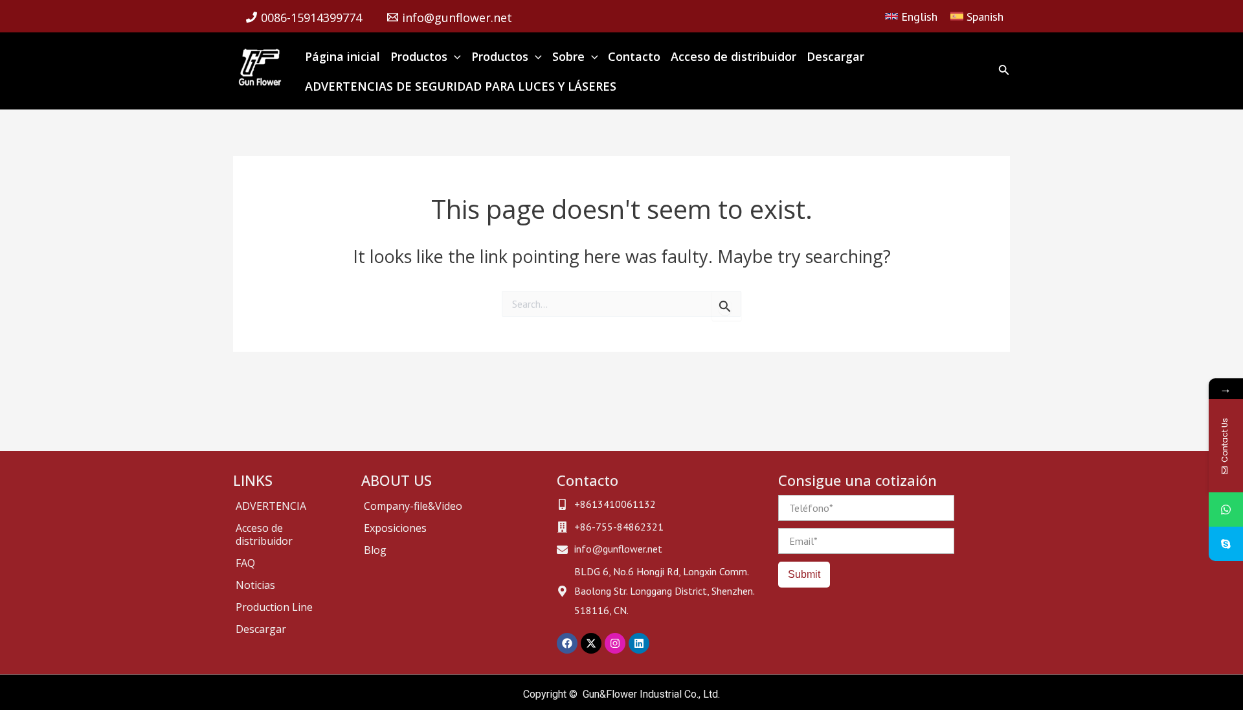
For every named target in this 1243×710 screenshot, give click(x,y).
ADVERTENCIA (271, 506)
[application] (454, 56)
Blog (375, 550)
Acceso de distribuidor (264, 534)
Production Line (274, 607)
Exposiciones (395, 528)
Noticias (255, 585)
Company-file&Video (413, 506)
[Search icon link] (1004, 72)
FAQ (245, 563)
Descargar (261, 629)
